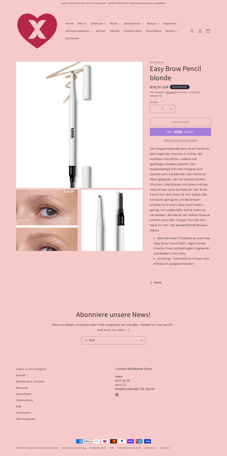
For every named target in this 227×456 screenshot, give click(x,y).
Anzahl (154, 102)
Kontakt (21, 375)
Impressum (23, 412)
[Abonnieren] (141, 340)
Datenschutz (24, 400)
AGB (18, 406)
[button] (98, 23)
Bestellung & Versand (30, 381)
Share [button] (158, 282)
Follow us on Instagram (31, 369)
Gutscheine (23, 394)
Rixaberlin (30, 447)
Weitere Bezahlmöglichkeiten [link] (180, 140)
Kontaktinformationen (129, 447)
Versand (171, 92)
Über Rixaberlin (25, 419)
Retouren (22, 388)
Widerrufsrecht (97, 447)
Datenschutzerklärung (74, 447)
